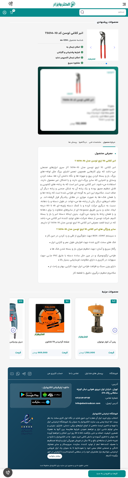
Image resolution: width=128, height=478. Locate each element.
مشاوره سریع (74, 63)
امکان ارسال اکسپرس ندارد (67, 57)
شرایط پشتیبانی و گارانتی (68, 52)
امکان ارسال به (73, 47)
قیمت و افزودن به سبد (107, 473)
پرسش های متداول (94, 373)
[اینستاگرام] (30, 374)
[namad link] (27, 424)
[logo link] (64, 4)
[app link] (52, 395)
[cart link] (11, 12)
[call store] (11, 3)
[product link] (96, 319)
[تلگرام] (24, 374)
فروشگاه (113, 373)
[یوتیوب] (12, 374)
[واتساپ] (18, 374)
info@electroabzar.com (87, 403)
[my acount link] (4, 12)
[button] (114, 47)
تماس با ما (74, 373)
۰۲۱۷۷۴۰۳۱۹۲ (82, 398)
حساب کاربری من (55, 373)
